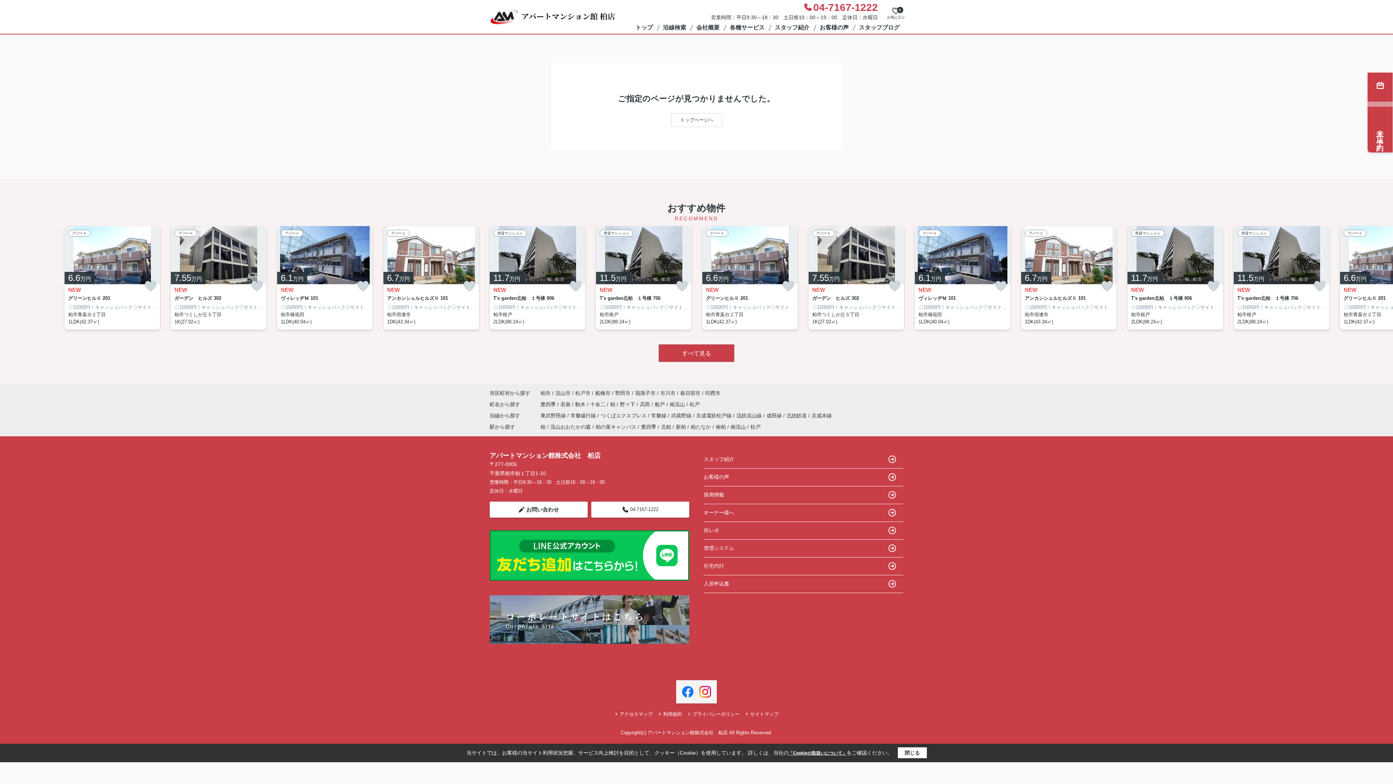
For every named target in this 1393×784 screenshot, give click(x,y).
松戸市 (583, 393)
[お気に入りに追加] (150, 286)
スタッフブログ (879, 27)
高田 (646, 404)
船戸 (660, 404)
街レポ (711, 530)
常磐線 (659, 415)
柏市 (546, 393)
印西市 (712, 393)
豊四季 (549, 404)
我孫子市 (645, 393)
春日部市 (690, 393)
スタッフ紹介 (792, 27)
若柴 (566, 404)
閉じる (912, 753)
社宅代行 (714, 566)
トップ (644, 27)
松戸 (695, 404)
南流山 (678, 404)
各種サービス (747, 27)
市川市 (667, 393)
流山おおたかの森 (570, 427)
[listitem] (537, 278)
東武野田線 (554, 415)
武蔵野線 (682, 415)
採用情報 (714, 495)
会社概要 (708, 27)
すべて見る (696, 353)
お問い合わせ (542, 509)
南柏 (721, 427)
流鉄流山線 (749, 415)
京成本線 (821, 415)
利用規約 (672, 714)
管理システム (719, 548)
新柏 (681, 427)
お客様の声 (834, 27)
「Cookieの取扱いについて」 (818, 753)
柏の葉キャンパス (616, 427)
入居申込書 (716, 584)
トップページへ (696, 120)
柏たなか (701, 427)
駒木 (581, 404)
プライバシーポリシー (716, 714)
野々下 (628, 404)
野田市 (622, 393)
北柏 (666, 427)
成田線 (775, 415)
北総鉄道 (797, 415)
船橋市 (603, 393)
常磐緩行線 (584, 415)
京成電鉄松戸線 (714, 415)
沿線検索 (674, 27)
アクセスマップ (636, 714)
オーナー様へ (719, 512)
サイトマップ (764, 714)
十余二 (598, 404)
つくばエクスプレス (624, 415)
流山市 (563, 393)
